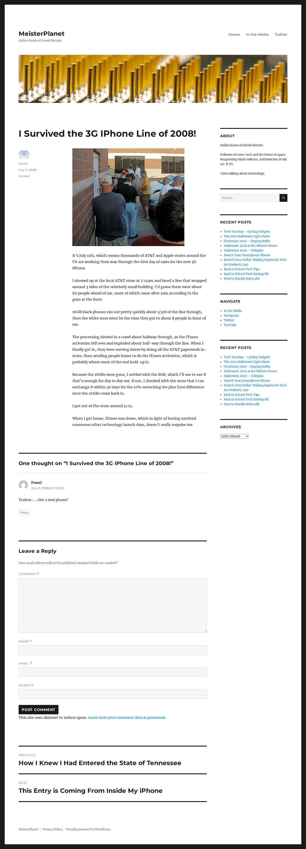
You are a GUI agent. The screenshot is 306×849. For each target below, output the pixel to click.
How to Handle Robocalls (242, 279)
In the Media (257, 34)
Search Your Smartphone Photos (247, 255)
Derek (23, 163)
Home (234, 34)
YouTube (230, 325)
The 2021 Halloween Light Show (247, 236)
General (24, 176)
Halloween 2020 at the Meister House (250, 246)
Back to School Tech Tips (242, 269)
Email (25, 663)
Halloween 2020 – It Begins (243, 250)
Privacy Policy (52, 829)
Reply (24, 512)
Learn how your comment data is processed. (127, 717)
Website (26, 685)
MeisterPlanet (42, 33)
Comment (29, 574)
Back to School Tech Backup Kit (246, 274)
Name (25, 641)
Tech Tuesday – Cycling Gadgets (247, 232)
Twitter (281, 34)
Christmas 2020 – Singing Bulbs (247, 241)
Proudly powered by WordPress (88, 829)
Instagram (231, 315)
